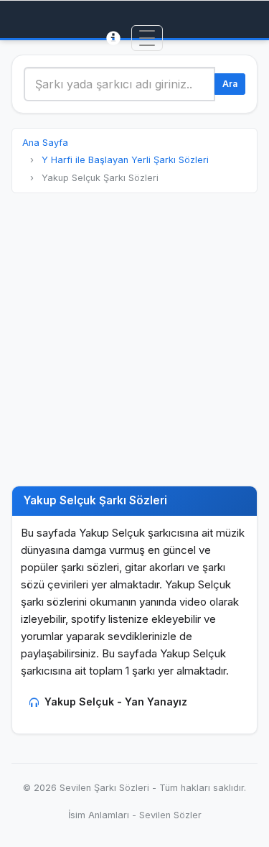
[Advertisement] (134, 339)
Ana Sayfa (45, 142)
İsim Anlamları (98, 815)
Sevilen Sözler (170, 815)
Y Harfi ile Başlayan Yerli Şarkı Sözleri (125, 159)
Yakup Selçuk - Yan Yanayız (115, 701)
